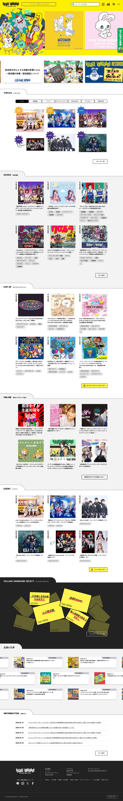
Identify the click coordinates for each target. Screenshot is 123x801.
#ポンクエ (31, 261)
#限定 (96, 258)
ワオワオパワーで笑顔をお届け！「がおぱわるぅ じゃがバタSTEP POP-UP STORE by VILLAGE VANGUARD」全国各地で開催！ (61, 321)
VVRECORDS (74, 101)
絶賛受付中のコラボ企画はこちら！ (94, 477)
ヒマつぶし (88, 101)
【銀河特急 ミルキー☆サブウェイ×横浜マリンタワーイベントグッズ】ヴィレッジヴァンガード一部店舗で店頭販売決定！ (30, 208)
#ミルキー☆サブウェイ (22, 214)
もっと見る (101, 275)
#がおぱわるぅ (60, 329)
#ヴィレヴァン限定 (98, 215)
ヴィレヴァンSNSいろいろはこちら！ (55, 4)
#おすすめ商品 (84, 261)
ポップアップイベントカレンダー (96, 386)
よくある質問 (96, 780)
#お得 (56, 259)
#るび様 (51, 212)
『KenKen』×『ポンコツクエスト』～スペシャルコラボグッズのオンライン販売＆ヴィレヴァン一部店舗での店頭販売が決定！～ (29, 252)
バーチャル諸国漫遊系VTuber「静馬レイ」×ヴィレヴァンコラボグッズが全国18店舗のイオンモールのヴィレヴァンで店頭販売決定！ (61, 466)
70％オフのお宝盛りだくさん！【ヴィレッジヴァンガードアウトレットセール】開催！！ (60, 251)
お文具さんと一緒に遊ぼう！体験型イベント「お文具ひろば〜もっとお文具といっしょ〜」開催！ (61, 364)
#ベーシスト (28, 258)
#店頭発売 (103, 218)
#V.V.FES (32, 324)
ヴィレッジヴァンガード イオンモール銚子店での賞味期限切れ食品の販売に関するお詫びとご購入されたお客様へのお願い (64, 723)
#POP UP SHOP (53, 326)
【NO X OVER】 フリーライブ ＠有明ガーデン (93, 520)
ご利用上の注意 (74, 780)
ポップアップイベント (61, 101)
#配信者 (58, 212)
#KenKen (19, 258)
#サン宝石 (83, 329)
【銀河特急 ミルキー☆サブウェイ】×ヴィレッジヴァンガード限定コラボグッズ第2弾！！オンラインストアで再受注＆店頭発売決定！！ (93, 252)
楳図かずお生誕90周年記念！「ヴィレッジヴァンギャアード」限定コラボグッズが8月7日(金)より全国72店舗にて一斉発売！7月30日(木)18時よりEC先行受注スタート (29, 432)
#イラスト (83, 377)
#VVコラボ (59, 215)
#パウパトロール (29, 371)
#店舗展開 (83, 212)
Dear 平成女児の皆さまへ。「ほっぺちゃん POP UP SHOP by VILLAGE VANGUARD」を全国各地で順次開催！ (92, 321)
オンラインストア (93, 769)
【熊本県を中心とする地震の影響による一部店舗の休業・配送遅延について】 (51, 728)
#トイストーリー (84, 374)
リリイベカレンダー (99, 570)
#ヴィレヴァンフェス (22, 324)
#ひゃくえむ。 (94, 218)
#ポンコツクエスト (21, 261)
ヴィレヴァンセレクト (73, 773)
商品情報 (35, 101)
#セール (67, 256)
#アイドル (19, 526)
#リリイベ (27, 526)
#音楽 (35, 258)
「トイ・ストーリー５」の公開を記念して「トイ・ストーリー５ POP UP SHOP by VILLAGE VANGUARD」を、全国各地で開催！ (93, 364)
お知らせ (47, 780)
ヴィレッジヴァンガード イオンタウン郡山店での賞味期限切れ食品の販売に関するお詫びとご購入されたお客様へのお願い (64, 733)
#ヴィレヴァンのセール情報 (55, 256)
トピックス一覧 (100, 161)
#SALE (50, 259)
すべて (22, 101)
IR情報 (59, 780)
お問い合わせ (104, 780)
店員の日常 (101, 101)
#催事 (62, 259)
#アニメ (82, 221)
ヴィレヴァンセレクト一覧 (97, 634)
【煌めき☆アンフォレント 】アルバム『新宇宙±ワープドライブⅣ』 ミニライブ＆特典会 (61, 521)
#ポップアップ (63, 326)
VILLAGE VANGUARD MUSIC (97, 771)
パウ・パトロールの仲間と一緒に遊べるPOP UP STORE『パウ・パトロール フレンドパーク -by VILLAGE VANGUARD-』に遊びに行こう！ (30, 364)
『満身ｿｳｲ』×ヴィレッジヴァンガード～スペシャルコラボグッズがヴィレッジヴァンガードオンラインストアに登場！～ (93, 431)
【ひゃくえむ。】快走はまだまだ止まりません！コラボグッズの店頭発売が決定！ (92, 207)
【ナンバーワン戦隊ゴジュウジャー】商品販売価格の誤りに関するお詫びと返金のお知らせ (55, 743)
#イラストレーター (67, 212)
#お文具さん (62, 369)
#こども (38, 371)
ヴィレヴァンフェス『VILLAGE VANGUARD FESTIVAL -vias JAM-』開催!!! (29, 320)
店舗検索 (69, 775)
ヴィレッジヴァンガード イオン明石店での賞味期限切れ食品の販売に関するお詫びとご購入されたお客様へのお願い (62, 738)
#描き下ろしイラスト (92, 221)
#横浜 (39, 324)
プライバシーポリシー (85, 780)
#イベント (19, 371)
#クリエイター (20, 327)
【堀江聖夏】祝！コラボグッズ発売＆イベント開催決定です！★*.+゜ (61, 430)
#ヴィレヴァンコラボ (85, 215)
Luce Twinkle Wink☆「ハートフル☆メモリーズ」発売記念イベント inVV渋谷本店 (29, 521)
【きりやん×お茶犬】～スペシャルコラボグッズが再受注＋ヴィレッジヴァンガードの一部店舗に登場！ (29, 466)
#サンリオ (51, 329)
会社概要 (65, 780)
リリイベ (48, 101)
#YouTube (20, 264)
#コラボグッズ (84, 218)
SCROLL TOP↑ (112, 796)
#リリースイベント (85, 524)
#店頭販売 (51, 215)
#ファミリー (20, 374)
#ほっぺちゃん (92, 329)
